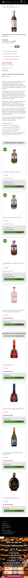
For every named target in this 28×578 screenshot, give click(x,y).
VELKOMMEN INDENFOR (14, 576)
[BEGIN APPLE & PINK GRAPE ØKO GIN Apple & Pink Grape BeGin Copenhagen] (14, 297)
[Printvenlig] (25, 6)
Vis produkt (19, 186)
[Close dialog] (26, 538)
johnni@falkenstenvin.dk (10, 532)
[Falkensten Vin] (7, 2)
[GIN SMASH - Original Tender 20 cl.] (14, 158)
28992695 (9, 530)
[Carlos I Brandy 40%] (14, 351)
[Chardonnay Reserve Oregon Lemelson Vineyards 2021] (14, 439)
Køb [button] (17, 46)
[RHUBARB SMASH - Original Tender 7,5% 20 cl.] (14, 250)
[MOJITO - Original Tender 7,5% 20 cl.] (14, 204)
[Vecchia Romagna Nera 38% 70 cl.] (14, 484)
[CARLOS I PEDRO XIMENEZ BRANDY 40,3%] (14, 395)
